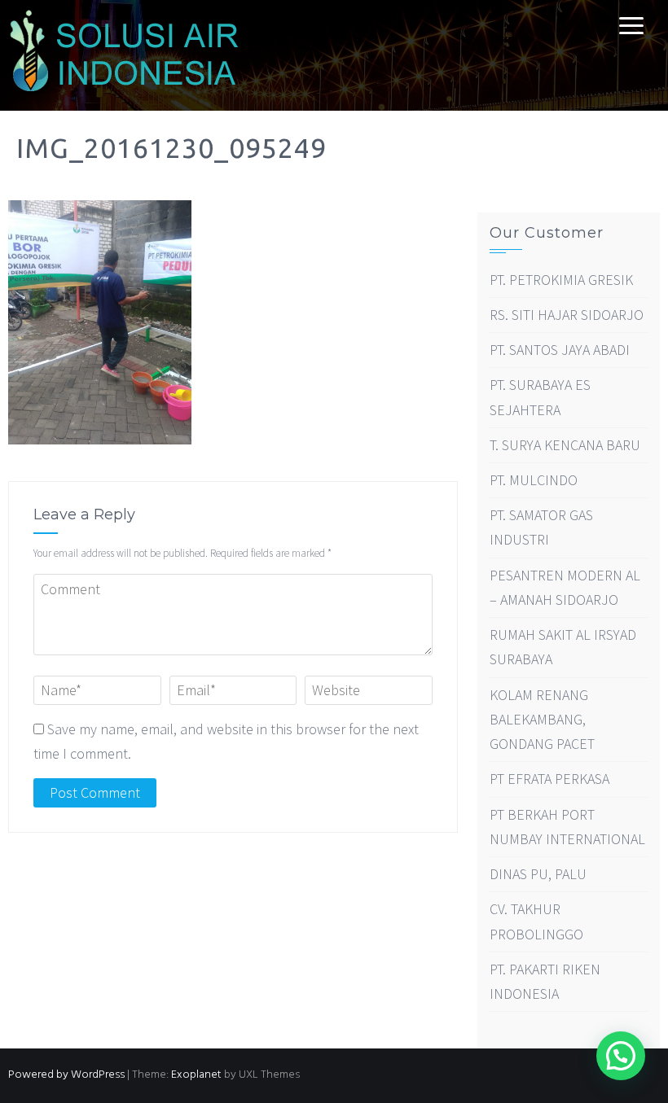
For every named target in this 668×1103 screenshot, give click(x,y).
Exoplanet (196, 1075)
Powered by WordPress (66, 1075)
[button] (620, 1055)
